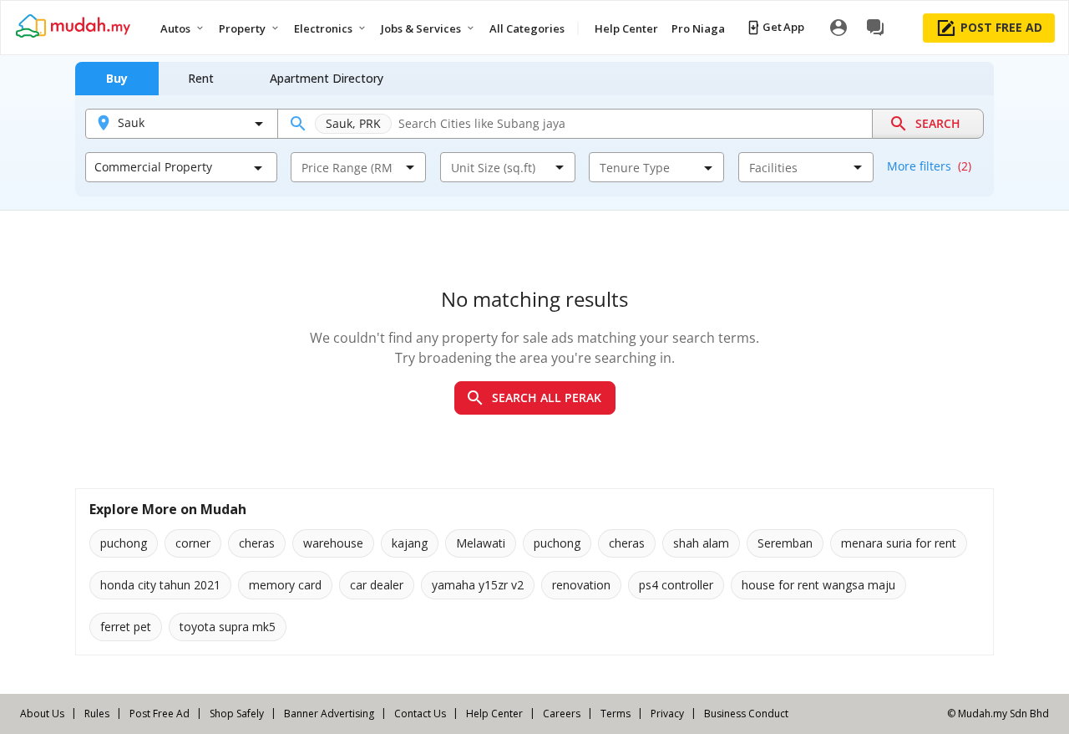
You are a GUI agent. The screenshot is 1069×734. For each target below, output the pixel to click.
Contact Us (420, 713)
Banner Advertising (329, 713)
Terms (615, 713)
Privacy (667, 713)
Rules (96, 713)
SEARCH (937, 123)
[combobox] (347, 167)
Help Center (494, 713)
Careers (561, 713)
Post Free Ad (159, 713)
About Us (42, 713)
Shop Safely (237, 713)
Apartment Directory (326, 78)
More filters (929, 166)
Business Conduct (746, 713)
